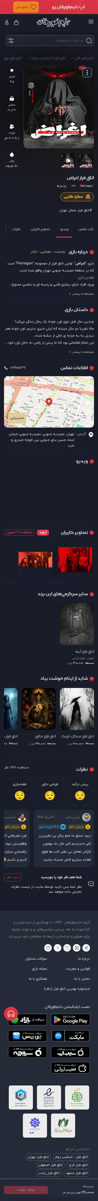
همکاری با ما (38, 978)
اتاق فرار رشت (49, 1173)
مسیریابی (17, 418)
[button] (49, 7)
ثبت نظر (12, 877)
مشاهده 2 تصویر (19, 532)
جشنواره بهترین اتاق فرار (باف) (67, 988)
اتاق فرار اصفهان (50, 1165)
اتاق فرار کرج (78, 1165)
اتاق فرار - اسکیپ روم (71, 1157)
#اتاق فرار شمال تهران (75, 210)
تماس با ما (82, 978)
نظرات (16, 229)
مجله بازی (39, 968)
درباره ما (84, 958)
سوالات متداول (36, 958)
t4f (58, 922)
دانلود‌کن (22, 7)
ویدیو (64, 229)
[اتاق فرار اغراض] (59, 107)
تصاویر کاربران (40, 229)
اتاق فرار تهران (38, 1157)
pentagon (87, 186)
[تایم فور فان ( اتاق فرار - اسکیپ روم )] (53, 22)
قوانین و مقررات (78, 968)
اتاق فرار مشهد (77, 1173)
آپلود (43, 532)
